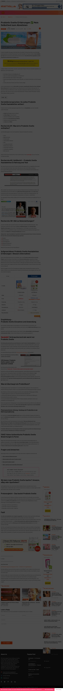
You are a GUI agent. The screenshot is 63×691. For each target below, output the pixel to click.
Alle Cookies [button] (58, 689)
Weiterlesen (39, 689)
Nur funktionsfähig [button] (49, 689)
